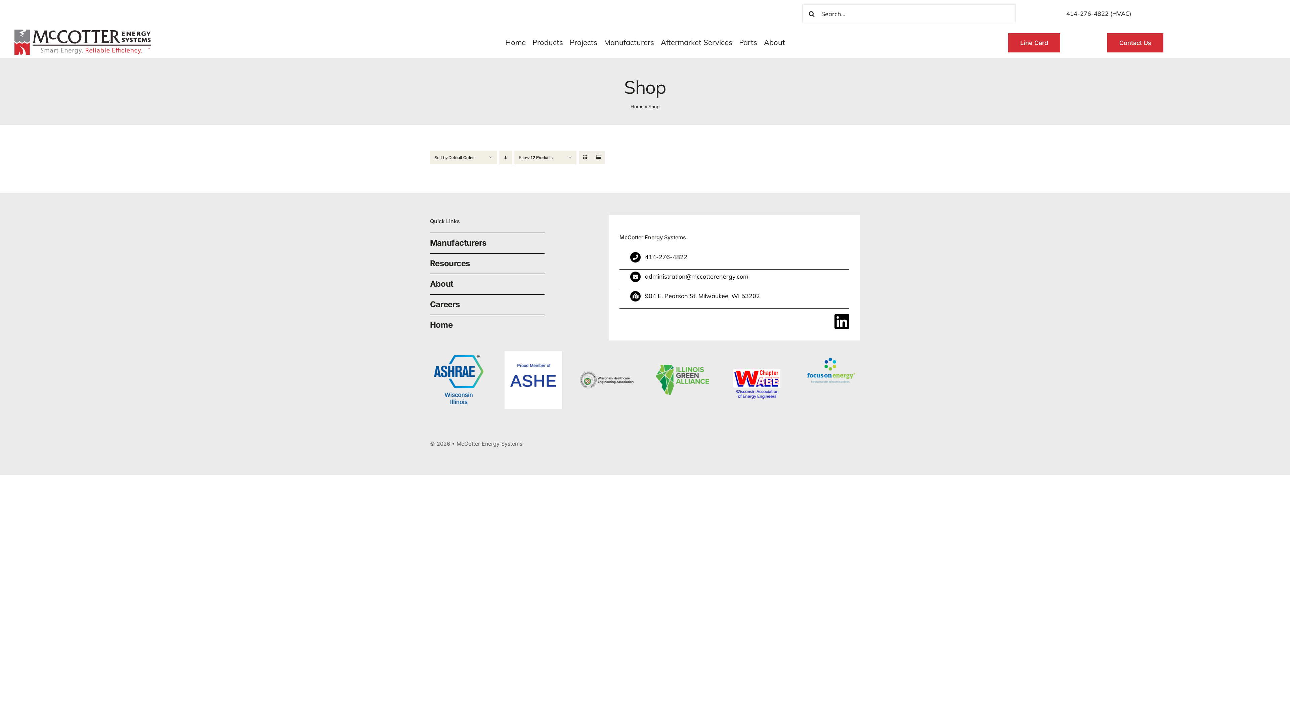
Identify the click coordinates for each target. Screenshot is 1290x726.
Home (637, 107)
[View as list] (598, 157)
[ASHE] (533, 354)
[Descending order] (505, 157)
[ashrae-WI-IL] (458, 354)
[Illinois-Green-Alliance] (682, 354)
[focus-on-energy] (831, 354)
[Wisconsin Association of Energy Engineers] (756, 354)
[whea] (608, 354)
